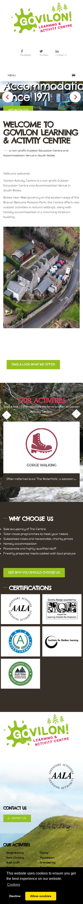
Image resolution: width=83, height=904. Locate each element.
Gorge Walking (15, 852)
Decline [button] (15, 896)
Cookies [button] (13, 884)
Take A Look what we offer (33, 364)
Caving (44, 852)
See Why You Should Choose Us (34, 572)
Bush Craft (13, 862)
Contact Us (18, 818)
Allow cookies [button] (40, 896)
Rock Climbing (15, 857)
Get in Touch (18, 110)
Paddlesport (47, 857)
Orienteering (48, 862)
